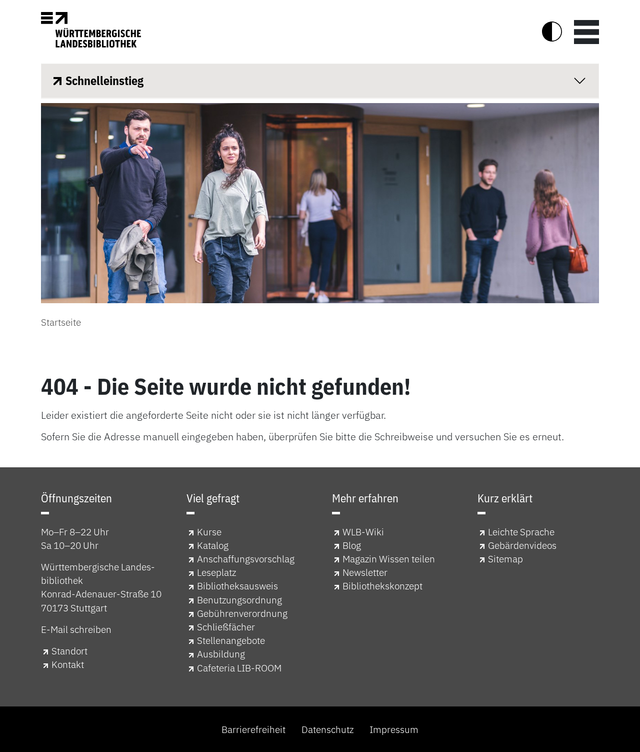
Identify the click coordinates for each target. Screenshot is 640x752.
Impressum (394, 729)
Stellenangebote (231, 640)
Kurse (209, 531)
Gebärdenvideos (522, 545)
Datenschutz (328, 729)
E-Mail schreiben (76, 629)
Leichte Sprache (521, 531)
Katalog (212, 545)
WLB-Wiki (363, 531)
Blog (351, 545)
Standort (70, 650)
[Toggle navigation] (586, 31)
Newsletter (365, 572)
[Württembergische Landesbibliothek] (91, 30)
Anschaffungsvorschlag (245, 558)
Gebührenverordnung (242, 613)
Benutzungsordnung (239, 599)
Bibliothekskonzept (382, 585)
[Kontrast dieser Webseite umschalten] (552, 31)
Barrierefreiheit (254, 729)
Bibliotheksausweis (237, 585)
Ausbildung (221, 653)
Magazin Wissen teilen (388, 558)
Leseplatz (216, 572)
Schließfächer (226, 626)
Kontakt (68, 664)
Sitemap (505, 558)
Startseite (61, 322)
